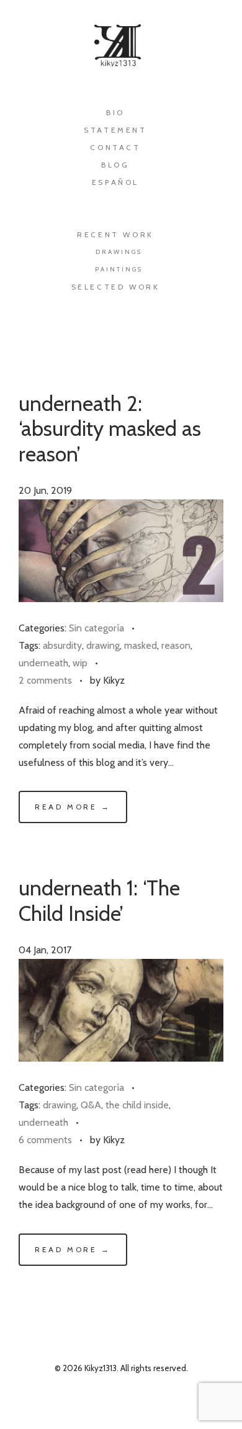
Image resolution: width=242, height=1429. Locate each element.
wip (80, 663)
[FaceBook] (64, 343)
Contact (115, 147)
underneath (43, 663)
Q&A (91, 1105)
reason (175, 645)
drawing (103, 645)
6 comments (45, 1140)
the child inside (137, 1105)
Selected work (115, 286)
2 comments (45, 680)
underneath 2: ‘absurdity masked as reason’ (110, 428)
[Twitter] (109, 343)
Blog (115, 164)
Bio (115, 112)
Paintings (119, 269)
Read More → (73, 806)
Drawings (119, 252)
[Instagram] (154, 343)
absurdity (62, 645)
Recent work (115, 234)
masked (140, 645)
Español (115, 182)
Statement (115, 129)
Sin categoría (96, 628)
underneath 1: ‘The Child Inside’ (99, 900)
